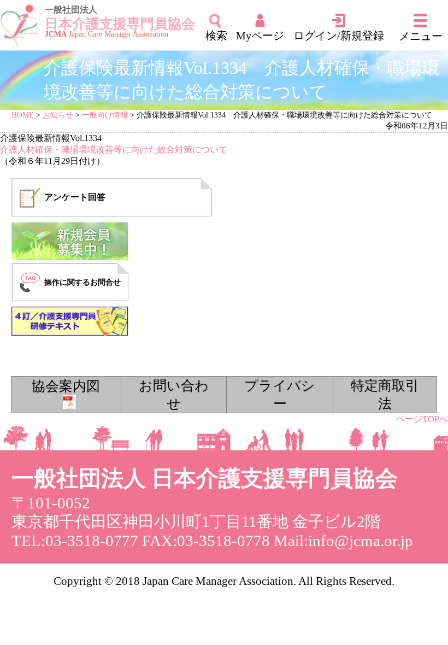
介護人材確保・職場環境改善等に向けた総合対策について (113, 149)
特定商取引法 (385, 394)
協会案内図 (66, 386)
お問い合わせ (174, 394)
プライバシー (279, 394)
